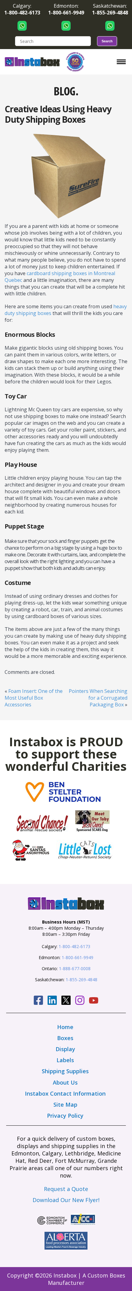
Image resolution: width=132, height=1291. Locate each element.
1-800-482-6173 (74, 946)
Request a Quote (66, 1189)
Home (65, 1027)
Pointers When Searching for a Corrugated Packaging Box (98, 698)
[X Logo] (66, 1001)
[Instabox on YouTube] (93, 1001)
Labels (65, 1060)
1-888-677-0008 (75, 968)
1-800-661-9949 (77, 957)
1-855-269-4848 (81, 979)
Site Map (65, 1104)
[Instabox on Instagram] (79, 1001)
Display (65, 1049)
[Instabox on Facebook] (38, 1001)
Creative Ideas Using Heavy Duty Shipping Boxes (58, 114)
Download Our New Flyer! (66, 1200)
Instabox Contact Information (65, 1093)
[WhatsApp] (22, 26)
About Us (65, 1082)
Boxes (65, 1038)
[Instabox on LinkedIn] (52, 1001)
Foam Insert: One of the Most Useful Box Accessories (34, 698)
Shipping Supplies (65, 1071)
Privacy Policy (65, 1115)
